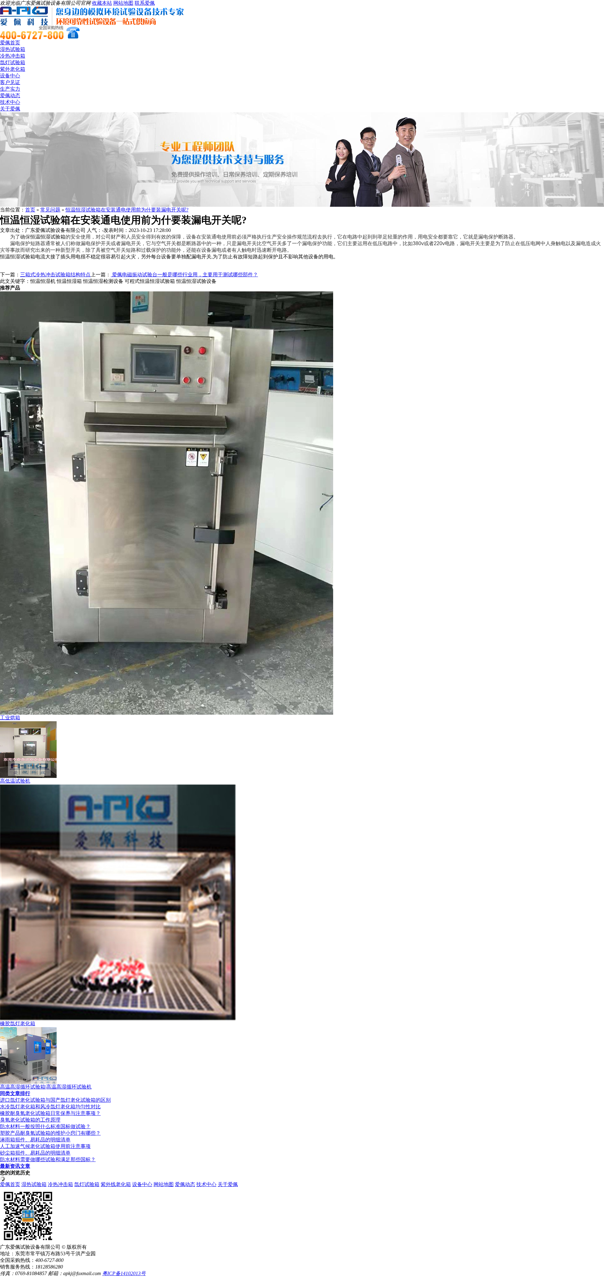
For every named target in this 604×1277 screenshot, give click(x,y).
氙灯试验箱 (12, 62)
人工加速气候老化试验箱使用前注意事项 (45, 1146)
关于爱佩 (10, 108)
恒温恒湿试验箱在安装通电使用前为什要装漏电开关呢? (126, 209)
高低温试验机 (15, 781)
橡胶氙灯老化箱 (17, 1023)
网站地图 (123, 3)
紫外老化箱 (12, 69)
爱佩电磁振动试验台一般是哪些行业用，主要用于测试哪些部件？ (184, 274)
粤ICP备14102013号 (124, 1273)
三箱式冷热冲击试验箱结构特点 (55, 274)
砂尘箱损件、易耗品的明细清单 (35, 1153)
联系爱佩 (145, 3)
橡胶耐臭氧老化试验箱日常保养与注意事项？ (50, 1113)
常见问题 (50, 209)
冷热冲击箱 (12, 56)
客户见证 (10, 82)
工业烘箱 (10, 717)
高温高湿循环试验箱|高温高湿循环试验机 (46, 1086)
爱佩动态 (10, 95)
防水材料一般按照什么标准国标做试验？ (45, 1126)
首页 (30, 209)
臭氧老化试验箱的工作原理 (30, 1119)
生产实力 (10, 89)
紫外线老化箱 (116, 1184)
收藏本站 (102, 3)
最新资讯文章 (15, 1166)
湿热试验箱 (12, 49)
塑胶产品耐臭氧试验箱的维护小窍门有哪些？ (50, 1133)
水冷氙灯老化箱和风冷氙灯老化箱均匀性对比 (50, 1106)
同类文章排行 (15, 1093)
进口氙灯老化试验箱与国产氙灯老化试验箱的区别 (55, 1100)
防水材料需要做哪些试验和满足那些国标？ (48, 1159)
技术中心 (10, 102)
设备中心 (10, 75)
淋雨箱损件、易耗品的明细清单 (35, 1139)
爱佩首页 (10, 42)
